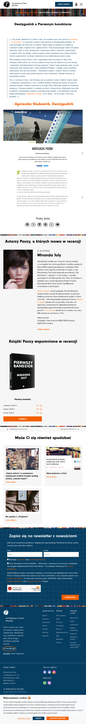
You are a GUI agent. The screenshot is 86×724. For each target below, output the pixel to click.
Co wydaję (59, 625)
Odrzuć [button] (38, 718)
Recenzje (33, 12)
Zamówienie (74, 624)
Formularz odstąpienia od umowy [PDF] (75, 645)
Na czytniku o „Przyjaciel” (17, 516)
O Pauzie (59, 622)
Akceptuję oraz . (27, 560)
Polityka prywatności (15, 581)
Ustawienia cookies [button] (23, 718)
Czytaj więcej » (11, 482)
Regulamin (73, 633)
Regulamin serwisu (34, 581)
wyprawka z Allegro (34, 94)
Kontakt (58, 642)
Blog (57, 636)
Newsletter (59, 639)
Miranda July (49, 255)
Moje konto (73, 618)
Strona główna (22, 12)
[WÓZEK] (76, 4)
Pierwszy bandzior (43, 291)
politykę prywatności (37, 560)
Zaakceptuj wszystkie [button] (57, 718)
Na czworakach (49, 310)
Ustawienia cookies (73, 638)
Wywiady (45, 636)
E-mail (46, 550)
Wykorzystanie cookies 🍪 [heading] (17, 698)
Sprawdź (6, 654)
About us (59, 629)
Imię (9, 550)
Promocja (45, 619)
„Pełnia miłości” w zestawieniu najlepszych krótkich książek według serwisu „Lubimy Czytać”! (22, 476)
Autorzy (44, 625)
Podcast (45, 629)
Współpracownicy (62, 632)
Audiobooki (46, 622)
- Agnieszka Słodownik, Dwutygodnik (43, 104)
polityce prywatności (15, 578)
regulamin (21, 560)
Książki (44, 615)
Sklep (58, 619)
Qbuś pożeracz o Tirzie (56, 473)
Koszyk (72, 621)
